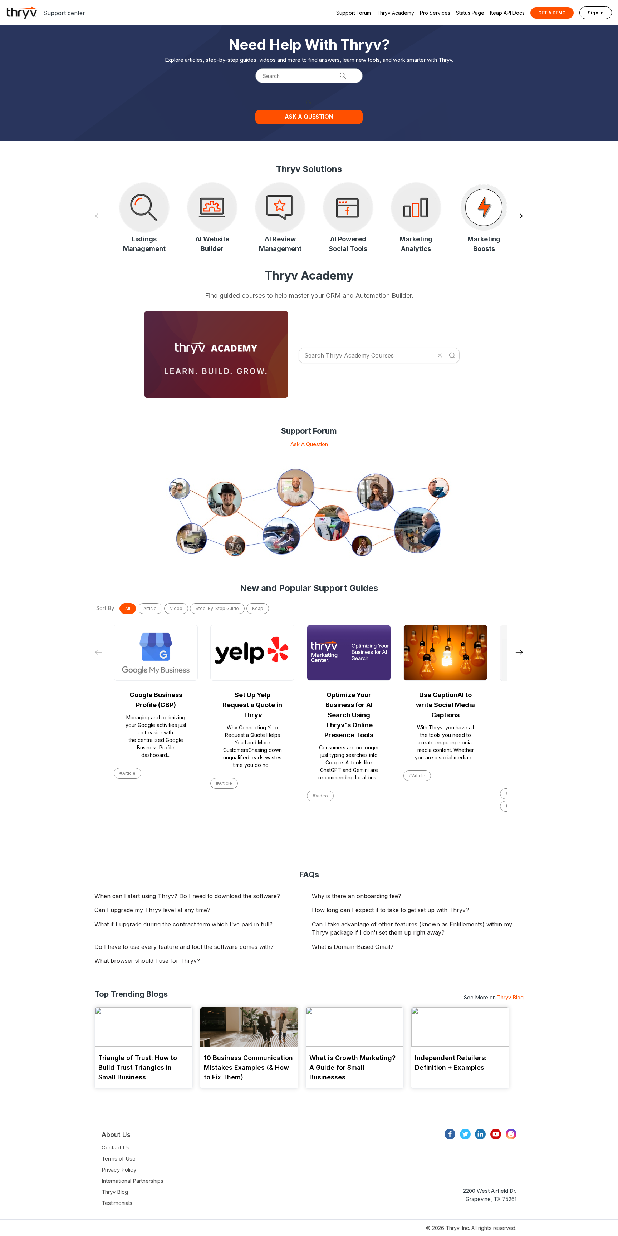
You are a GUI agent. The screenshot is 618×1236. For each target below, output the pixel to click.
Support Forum (353, 13)
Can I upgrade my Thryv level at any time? (152, 910)
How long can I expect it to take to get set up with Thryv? (390, 910)
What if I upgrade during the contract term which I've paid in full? (183, 924)
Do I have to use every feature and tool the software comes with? (184, 946)
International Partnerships (132, 1180)
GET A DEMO (552, 12)
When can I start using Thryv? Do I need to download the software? (187, 896)
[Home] (22, 12)
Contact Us (115, 1147)
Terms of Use (119, 1158)
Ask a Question (309, 116)
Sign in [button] (596, 12)
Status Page (470, 13)
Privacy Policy (119, 1169)
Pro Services (435, 13)
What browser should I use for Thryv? (147, 960)
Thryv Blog (510, 997)
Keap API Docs (507, 13)
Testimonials (117, 1203)
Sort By (105, 608)
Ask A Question (309, 444)
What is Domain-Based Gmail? (352, 946)
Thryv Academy (395, 13)
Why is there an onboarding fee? (356, 896)
